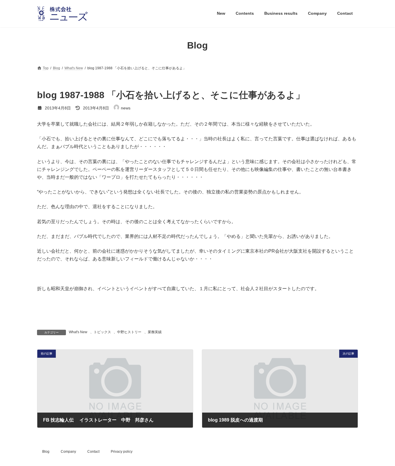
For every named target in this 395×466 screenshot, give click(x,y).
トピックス (102, 332)
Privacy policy (121, 452)
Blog (45, 452)
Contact (93, 452)
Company (68, 452)
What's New (78, 332)
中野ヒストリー (129, 332)
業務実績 (155, 332)
